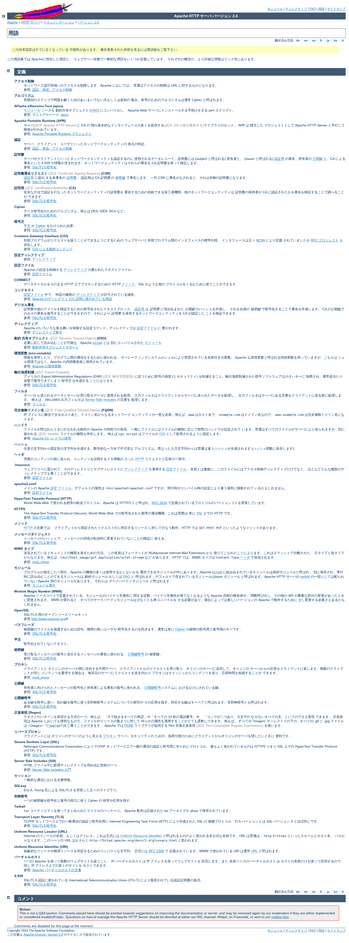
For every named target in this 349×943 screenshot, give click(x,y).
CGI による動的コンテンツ (52, 249)
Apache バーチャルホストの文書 (56, 870)
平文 (27, 226)
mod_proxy (40, 677)
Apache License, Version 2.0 (43, 934)
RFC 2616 (159, 503)
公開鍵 (318, 159)
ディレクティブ (296, 9)
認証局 (279, 159)
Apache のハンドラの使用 (51, 438)
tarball (305, 576)
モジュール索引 (44, 585)
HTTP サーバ (30, 22)
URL (254, 851)
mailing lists (280, 917)
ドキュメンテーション (58, 22)
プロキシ (109, 736)
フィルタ (39, 404)
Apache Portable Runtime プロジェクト (62, 134)
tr (343, 40)
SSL (199, 513)
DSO (94, 110)
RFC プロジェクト (325, 240)
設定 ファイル (60, 488)
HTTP (139, 459)
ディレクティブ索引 (47, 332)
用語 (321, 9)
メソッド (128, 284)
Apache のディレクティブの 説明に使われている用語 (72, 299)
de (298, 40)
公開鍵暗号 (136, 654)
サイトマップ (336, 9)
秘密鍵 (120, 178)
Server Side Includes (100, 400)
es (313, 40)
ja (328, 40)
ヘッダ (245, 557)
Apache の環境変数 (46, 366)
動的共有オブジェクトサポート (55, 347)
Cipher (41, 226)
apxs (64, 115)
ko (335, 40)
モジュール (275, 9)
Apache (12, 22)
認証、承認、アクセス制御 (52, 90)
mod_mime (40, 562)
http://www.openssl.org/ (48, 619)
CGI (162, 434)
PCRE (128, 725)
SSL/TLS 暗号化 (44, 167)
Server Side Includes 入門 (51, 770)
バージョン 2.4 (88, 22)
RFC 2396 (156, 851)
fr (321, 40)
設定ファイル (42, 274)
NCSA (260, 240)
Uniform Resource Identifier (141, 836)
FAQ (313, 9)
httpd (97, 343)
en (306, 40)
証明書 (71, 178)
